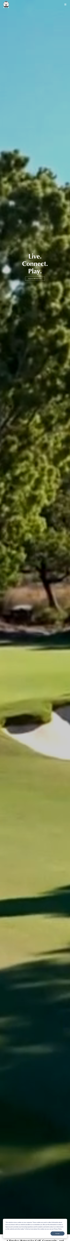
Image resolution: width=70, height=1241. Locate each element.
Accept (57, 1233)
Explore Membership (35, 279)
